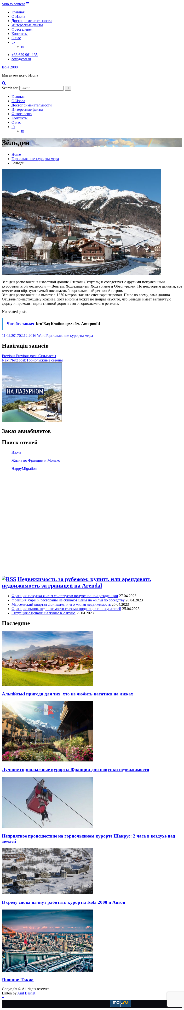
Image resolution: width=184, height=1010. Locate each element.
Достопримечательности (32, 21)
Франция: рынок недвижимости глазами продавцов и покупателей (66, 609)
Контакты (20, 34)
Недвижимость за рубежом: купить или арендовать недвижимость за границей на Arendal (76, 582)
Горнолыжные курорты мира (69, 335)
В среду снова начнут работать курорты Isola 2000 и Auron (64, 902)
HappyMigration (24, 468)
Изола (16, 452)
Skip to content (13, 4)
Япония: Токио (18, 979)
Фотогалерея (22, 29)
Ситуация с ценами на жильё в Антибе (43, 613)
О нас (16, 38)
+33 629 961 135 (25, 55)
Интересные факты (27, 25)
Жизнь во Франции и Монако (36, 460)
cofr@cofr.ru (21, 59)
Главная (18, 12)
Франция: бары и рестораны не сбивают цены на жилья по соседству (68, 600)
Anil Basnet (26, 993)
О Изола (18, 16)
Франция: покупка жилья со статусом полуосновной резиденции (65, 596)
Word (41, 335)
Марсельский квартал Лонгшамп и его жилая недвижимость (61, 604)
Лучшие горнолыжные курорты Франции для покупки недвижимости (75, 769)
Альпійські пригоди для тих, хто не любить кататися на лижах (67, 693)
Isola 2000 (10, 67)
